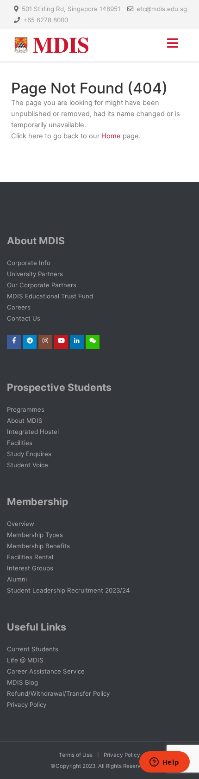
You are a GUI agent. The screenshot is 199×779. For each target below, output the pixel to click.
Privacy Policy (26, 704)
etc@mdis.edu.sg (162, 8)
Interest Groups (30, 568)
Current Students (32, 649)
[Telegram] (30, 340)
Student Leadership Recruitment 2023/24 (68, 590)
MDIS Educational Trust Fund (50, 296)
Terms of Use (76, 755)
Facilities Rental (30, 557)
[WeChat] (92, 340)
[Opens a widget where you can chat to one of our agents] (164, 762)
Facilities (19, 442)
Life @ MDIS (25, 660)
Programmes (25, 409)
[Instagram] (45, 340)
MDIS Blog (22, 682)
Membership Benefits (38, 546)
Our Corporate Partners (41, 285)
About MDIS (25, 420)
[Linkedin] (77, 340)
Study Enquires (29, 454)
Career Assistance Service (46, 671)
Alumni (17, 579)
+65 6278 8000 (45, 20)
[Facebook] (14, 340)
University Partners (35, 274)
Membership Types (35, 534)
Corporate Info (28, 262)
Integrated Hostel (33, 431)
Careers (19, 307)
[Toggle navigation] (172, 45)
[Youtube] (61, 340)
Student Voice (27, 465)
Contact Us (23, 318)
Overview (20, 523)
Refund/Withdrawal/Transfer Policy (58, 693)
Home (111, 136)
